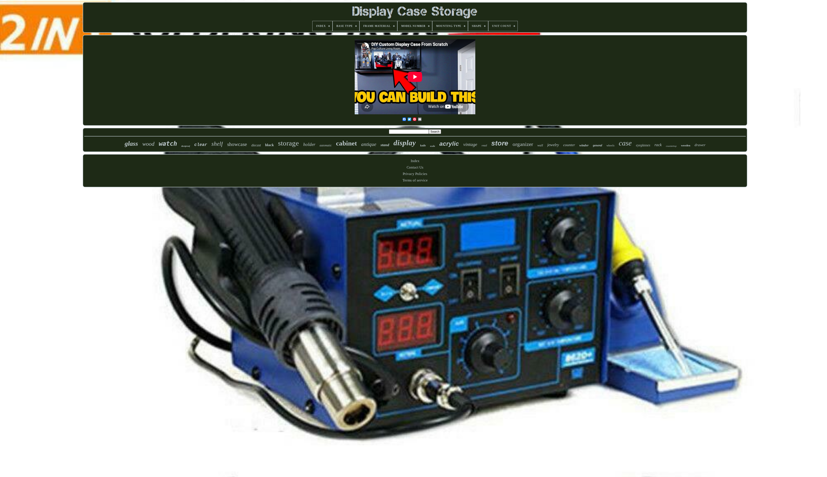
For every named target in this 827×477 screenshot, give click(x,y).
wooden (685, 145)
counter (569, 145)
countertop (671, 146)
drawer (700, 145)
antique (368, 144)
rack (658, 144)
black (269, 145)
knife (423, 145)
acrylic (449, 143)
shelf (217, 144)
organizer (523, 144)
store (499, 143)
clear (200, 144)
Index (415, 161)
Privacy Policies (415, 174)
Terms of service (415, 180)
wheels (610, 145)
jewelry (553, 144)
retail (484, 145)
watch (168, 143)
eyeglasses (643, 145)
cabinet (346, 143)
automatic (326, 145)
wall (540, 145)
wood (148, 144)
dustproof (185, 146)
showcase (237, 144)
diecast (256, 145)
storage (288, 143)
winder (584, 145)
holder (309, 144)
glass (131, 143)
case (625, 143)
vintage (470, 144)
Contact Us (415, 167)
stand (385, 145)
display (404, 143)
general (597, 145)
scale (432, 146)
